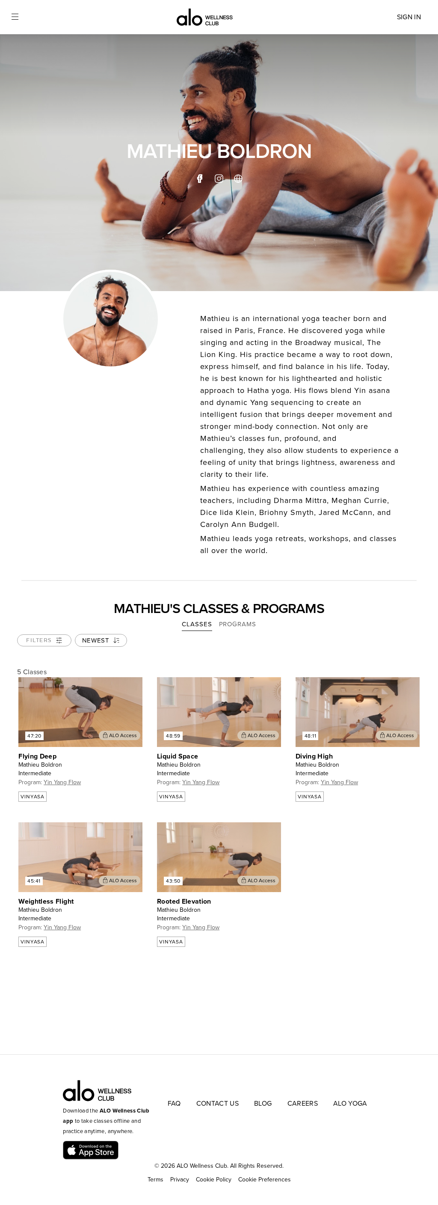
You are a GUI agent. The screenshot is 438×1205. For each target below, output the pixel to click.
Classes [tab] (197, 624)
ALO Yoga (350, 1103)
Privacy (179, 1179)
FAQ (174, 1103)
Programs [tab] (237, 624)
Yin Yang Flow (62, 782)
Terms (155, 1179)
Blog (263, 1103)
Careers (302, 1103)
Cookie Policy (213, 1179)
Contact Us (217, 1103)
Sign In (409, 17)
